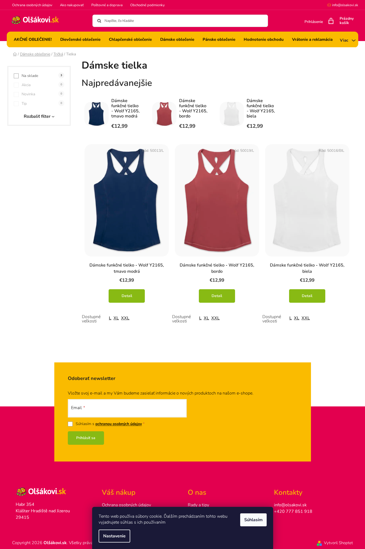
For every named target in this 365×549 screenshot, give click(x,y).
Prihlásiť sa (85, 437)
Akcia (42, 84)
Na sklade (42, 75)
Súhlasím (253, 520)
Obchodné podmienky (147, 5)
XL (116, 318)
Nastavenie (114, 536)
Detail (127, 295)
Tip (42, 103)
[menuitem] (33, 39)
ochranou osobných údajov (118, 423)
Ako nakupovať (72, 5)
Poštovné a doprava (107, 5)
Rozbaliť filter (37, 116)
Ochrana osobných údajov (32, 5)
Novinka (42, 94)
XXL (125, 318)
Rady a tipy (198, 505)
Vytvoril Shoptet (338, 542)
